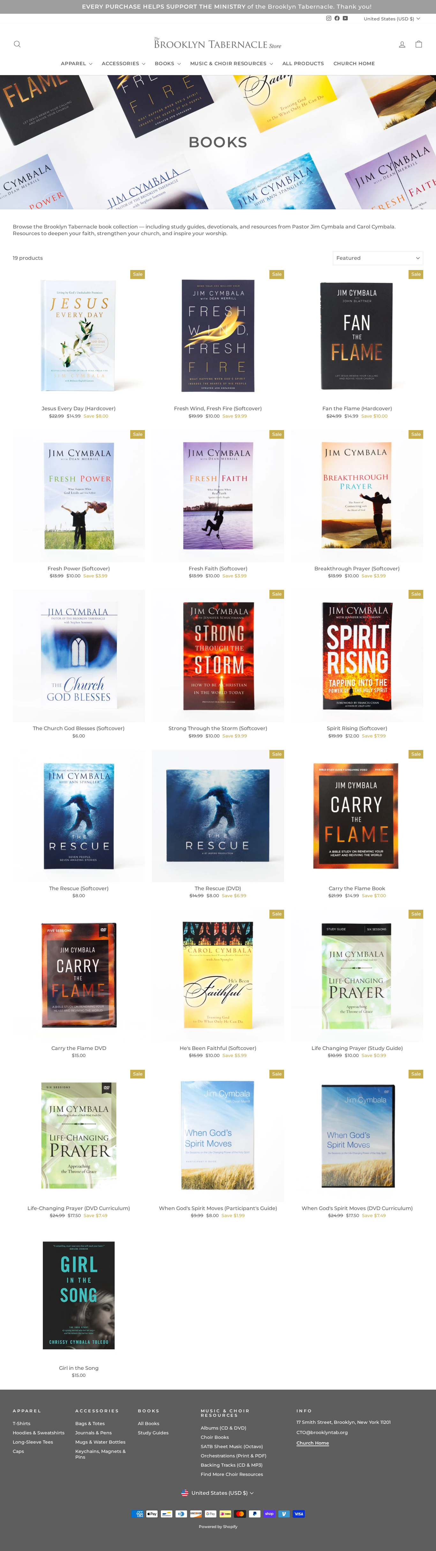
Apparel (74, 63)
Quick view (79, 395)
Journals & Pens (93, 1432)
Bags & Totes (90, 1423)
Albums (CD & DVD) (223, 1428)
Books (165, 63)
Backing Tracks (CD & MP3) (232, 1465)
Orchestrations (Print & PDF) (234, 1455)
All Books (148, 1423)
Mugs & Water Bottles (100, 1442)
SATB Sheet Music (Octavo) (232, 1446)
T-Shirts (21, 1423)
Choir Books (215, 1437)
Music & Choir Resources (229, 63)
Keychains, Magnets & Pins (100, 1454)
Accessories (121, 63)
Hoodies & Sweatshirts (38, 1432)
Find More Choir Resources (232, 1474)
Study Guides (153, 1432)
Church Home (354, 63)
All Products (303, 63)
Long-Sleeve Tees (33, 1442)
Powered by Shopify (218, 1526)
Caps (18, 1451)
